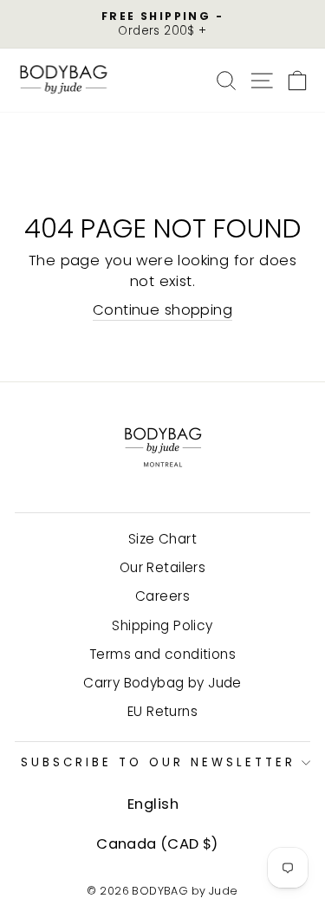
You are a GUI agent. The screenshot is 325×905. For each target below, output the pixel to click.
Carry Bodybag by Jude (162, 683)
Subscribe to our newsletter (158, 762)
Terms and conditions (162, 654)
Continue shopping (162, 310)
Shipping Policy (162, 625)
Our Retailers (162, 567)
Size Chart (162, 539)
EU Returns (162, 711)
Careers (162, 596)
